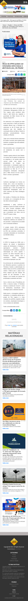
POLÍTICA (10, 16)
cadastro (14, 325)
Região (10, 25)
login (9, 325)
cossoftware (18, 549)
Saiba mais (6, 369)
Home (4, 25)
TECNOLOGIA (18, 16)
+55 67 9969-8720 (14, 594)
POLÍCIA (3, 16)
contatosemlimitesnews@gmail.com (14, 598)
